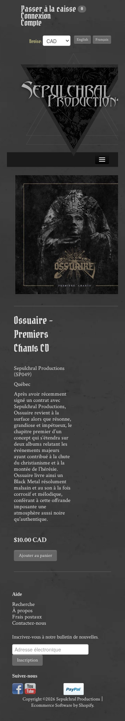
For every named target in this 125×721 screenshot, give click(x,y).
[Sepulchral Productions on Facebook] (17, 688)
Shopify (86, 705)
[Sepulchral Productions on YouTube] (30, 688)
